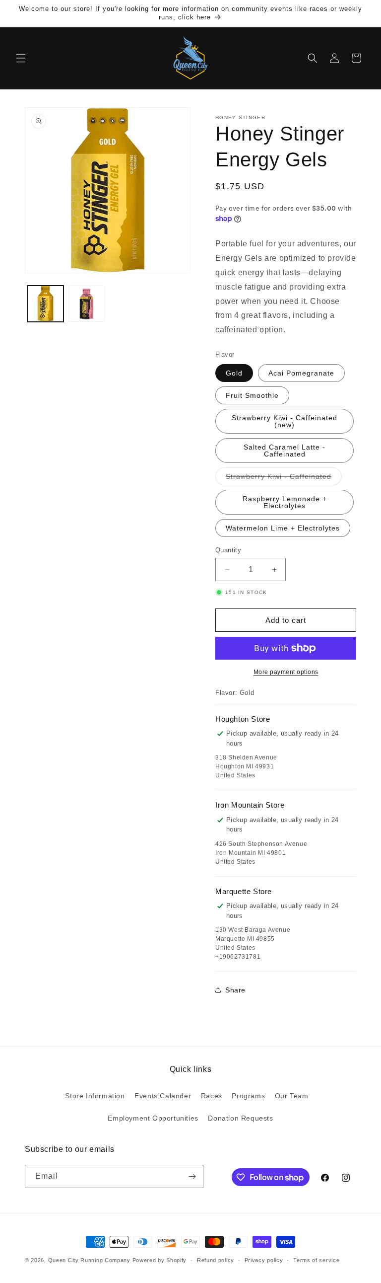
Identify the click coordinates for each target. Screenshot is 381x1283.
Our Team (292, 1096)
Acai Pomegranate (301, 373)
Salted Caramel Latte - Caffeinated (284, 450)
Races (211, 1096)
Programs (248, 1096)
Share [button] (235, 990)
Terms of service (316, 1260)
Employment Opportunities (153, 1118)
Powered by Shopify (159, 1260)
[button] (21, 58)
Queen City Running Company (89, 1260)
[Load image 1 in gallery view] (45, 304)
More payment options (286, 672)
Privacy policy (264, 1260)
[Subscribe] (192, 1176)
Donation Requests (240, 1118)
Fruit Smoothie (252, 395)
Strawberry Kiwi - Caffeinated (284, 478)
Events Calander (162, 1096)
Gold (234, 373)
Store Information (95, 1096)
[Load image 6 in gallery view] (86, 304)
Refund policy (215, 1260)
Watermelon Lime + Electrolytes (283, 528)
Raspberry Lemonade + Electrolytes (285, 502)
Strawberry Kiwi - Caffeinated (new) (284, 421)
